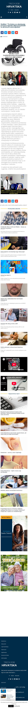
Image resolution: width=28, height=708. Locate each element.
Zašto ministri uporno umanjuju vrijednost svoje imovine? (10, 696)
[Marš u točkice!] (3, 691)
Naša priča (3, 644)
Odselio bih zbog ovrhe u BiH (9, 323)
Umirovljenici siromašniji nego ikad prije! (13, 251)
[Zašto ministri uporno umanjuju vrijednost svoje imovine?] (3, 696)
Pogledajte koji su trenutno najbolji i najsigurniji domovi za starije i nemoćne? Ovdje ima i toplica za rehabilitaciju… (13, 510)
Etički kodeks (4, 658)
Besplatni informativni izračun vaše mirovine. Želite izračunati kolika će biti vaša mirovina (12, 413)
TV (9, 10)
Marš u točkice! (10, 690)
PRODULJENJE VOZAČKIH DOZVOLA (11, 490)
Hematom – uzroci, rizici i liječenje (11, 452)
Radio (12, 10)
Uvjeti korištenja (4, 646)
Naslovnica (3, 641)
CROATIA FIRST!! (6, 275)
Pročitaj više (17, 706)
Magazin (17, 10)
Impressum (3, 649)
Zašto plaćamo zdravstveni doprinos (12, 347)
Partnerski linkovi (5, 655)
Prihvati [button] (11, 706)
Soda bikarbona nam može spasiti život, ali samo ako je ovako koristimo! (13, 433)
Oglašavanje (4, 652)
